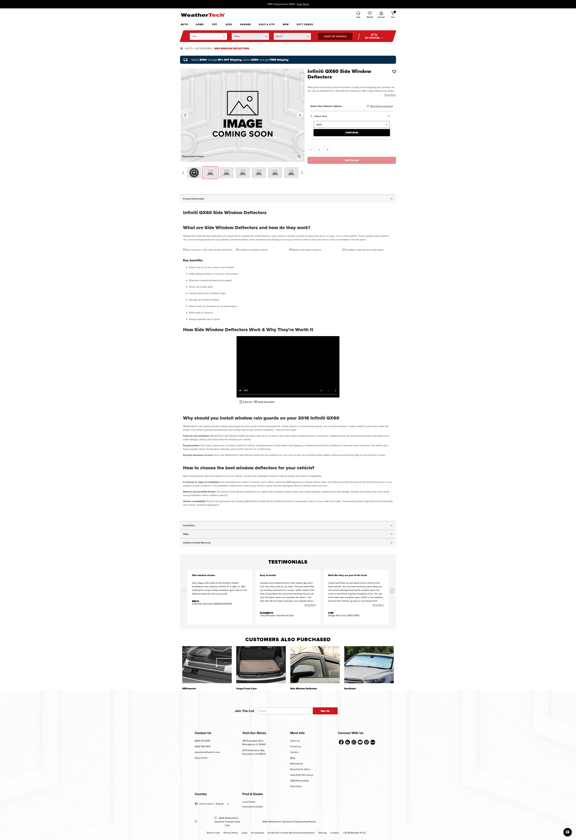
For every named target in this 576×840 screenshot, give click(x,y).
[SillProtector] (207, 664)
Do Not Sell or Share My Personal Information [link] (291, 832)
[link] (181, 48)
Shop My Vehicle (335, 36)
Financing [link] (295, 746)
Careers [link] (294, 752)
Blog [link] (292, 758)
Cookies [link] (334, 832)
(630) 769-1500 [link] (202, 746)
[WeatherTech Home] (202, 14)
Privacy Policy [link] (231, 832)
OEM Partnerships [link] (299, 780)
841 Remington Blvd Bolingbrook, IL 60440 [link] (254, 742)
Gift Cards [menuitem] (305, 24)
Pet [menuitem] (214, 24)
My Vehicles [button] (372, 37)
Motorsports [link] (296, 763)
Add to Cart (352, 160)
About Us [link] (295, 740)
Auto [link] (189, 48)
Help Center (201, 758)
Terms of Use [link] (213, 832)
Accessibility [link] (257, 832)
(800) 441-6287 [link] (202, 740)
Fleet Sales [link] (296, 786)
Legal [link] (244, 832)
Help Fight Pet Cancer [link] (301, 775)
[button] (369, 15)
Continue (351, 132)
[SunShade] (369, 664)
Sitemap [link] (322, 832)
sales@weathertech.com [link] (207, 752)
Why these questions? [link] (381, 106)
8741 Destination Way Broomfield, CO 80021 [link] (254, 752)
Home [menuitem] (200, 24)
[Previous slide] (183, 172)
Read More (390, 95)
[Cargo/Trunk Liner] (261, 664)
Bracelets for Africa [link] (300, 769)
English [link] (220, 804)
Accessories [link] (203, 48)
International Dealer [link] (252, 806)
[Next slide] (302, 172)
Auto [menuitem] (184, 24)
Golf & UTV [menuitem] (267, 24)
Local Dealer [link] (248, 802)
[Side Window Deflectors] (315, 664)
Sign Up (325, 711)
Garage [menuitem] (245, 24)
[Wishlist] (394, 71)
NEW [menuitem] (286, 24)
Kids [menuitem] (229, 24)
